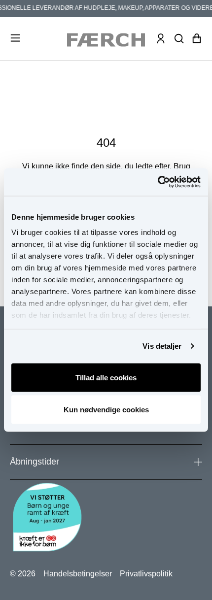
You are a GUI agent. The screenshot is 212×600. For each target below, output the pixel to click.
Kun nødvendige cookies (106, 409)
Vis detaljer (161, 346)
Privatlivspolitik (146, 573)
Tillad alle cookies (106, 377)
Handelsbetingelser (77, 573)
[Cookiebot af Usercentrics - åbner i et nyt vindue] (157, 182)
